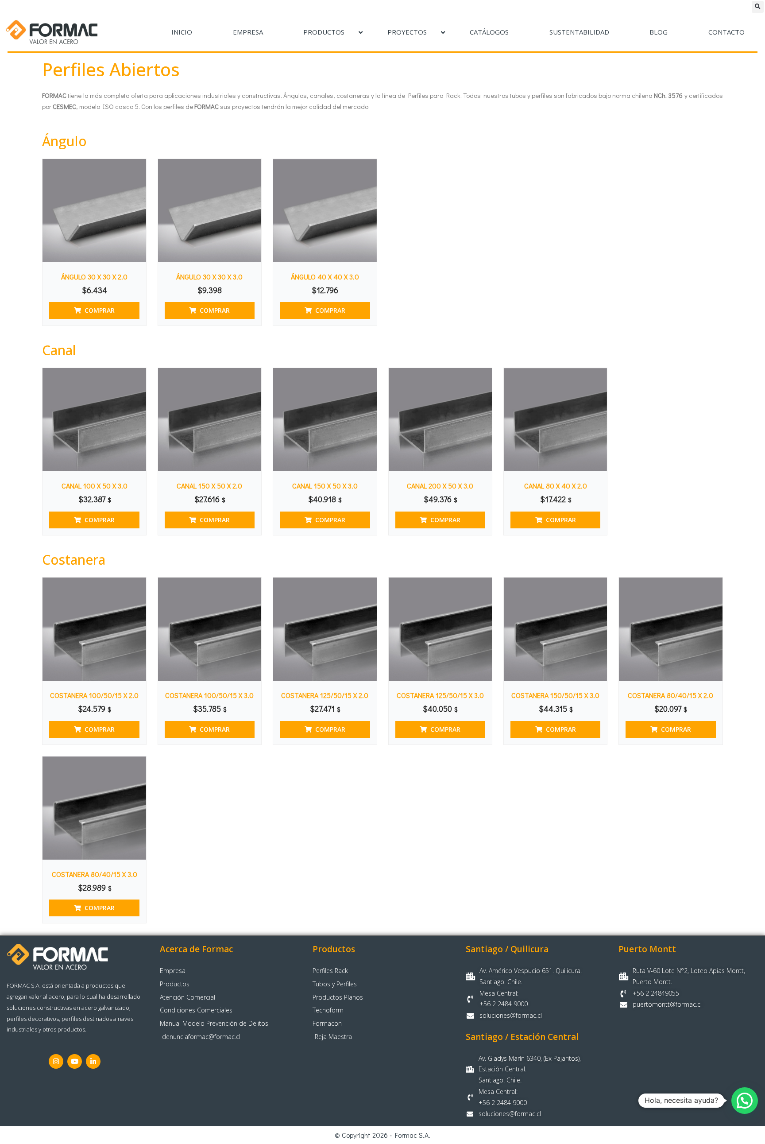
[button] (758, 7)
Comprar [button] (100, 310)
